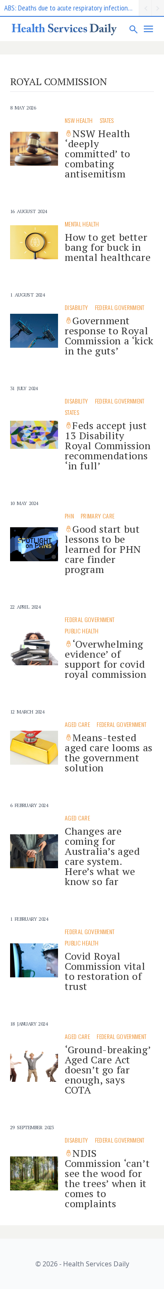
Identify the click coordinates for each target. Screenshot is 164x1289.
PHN (69, 515)
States (107, 120)
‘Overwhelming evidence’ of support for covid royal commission (106, 659)
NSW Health (79, 120)
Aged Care (77, 724)
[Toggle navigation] (149, 28)
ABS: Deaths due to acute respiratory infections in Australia (71, 8)
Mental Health (82, 223)
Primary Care (97, 515)
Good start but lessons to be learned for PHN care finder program (103, 549)
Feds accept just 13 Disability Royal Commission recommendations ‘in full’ (108, 445)
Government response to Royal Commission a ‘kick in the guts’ (109, 335)
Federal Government (120, 307)
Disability (76, 307)
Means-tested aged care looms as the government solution (109, 752)
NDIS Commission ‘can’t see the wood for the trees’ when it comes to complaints (107, 1178)
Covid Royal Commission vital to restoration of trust (105, 971)
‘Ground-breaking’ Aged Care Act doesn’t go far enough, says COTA (108, 1069)
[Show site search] (134, 28)
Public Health (82, 630)
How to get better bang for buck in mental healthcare (108, 247)
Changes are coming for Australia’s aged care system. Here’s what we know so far (102, 856)
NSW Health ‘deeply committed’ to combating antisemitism (97, 153)
